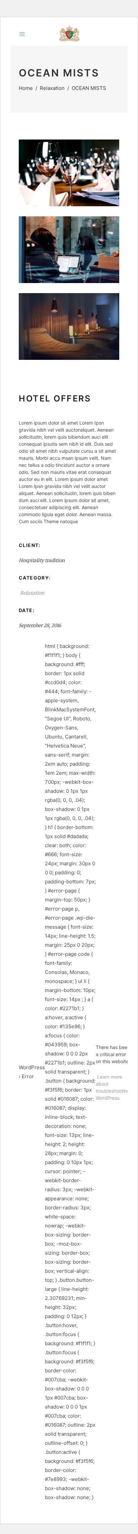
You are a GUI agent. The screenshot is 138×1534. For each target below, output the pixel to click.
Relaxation (52, 88)
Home (26, 88)
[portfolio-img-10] (69, 249)
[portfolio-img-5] (69, 173)
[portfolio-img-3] (69, 326)
